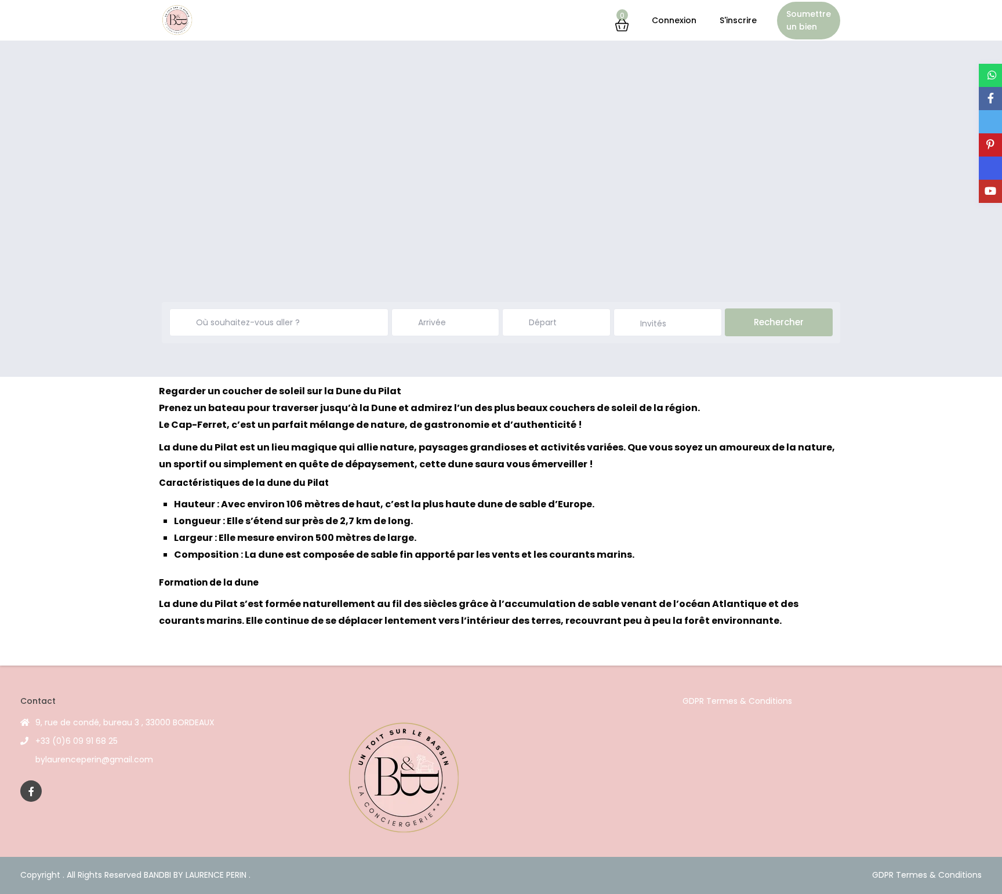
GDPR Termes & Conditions (737, 701)
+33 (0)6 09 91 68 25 (76, 741)
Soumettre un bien (808, 20)
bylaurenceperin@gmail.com (94, 759)
